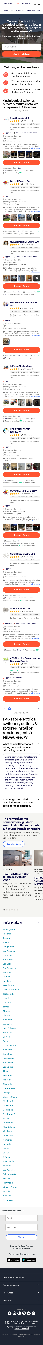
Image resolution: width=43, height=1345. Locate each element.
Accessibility (33, 1322)
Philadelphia (9, 1127)
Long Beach (8, 946)
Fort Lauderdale (11, 989)
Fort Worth (8, 1161)
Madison (7, 1195)
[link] (21, 123)
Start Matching (21, 54)
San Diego (8, 964)
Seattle (6, 1191)
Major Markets (12, 922)
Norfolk (6, 1178)
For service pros (11, 1285)
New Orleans (9, 1028)
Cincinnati (8, 1101)
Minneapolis (8, 1049)
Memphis (7, 1140)
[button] (6, 154)
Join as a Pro (26, 4)
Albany (6, 1071)
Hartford (7, 981)
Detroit (6, 1041)
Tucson (6, 938)
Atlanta (6, 1011)
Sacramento (9, 959)
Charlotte (7, 1084)
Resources (8, 1293)
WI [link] (12, 11)
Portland (7, 1118)
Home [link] (5, 11)
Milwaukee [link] (20, 11)
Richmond (8, 1183)
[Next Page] (38, 708)
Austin (6, 1148)
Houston (7, 1165)
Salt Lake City (9, 1174)
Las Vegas (8, 1067)
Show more (36, 148)
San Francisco (9, 968)
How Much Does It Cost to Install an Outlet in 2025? (16, 877)
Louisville (7, 1024)
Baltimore (7, 1032)
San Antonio (9, 1170)
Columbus (8, 1110)
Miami (6, 998)
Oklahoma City (10, 1114)
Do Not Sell (23, 1322)
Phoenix (7, 934)
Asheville (7, 1080)
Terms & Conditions (22, 1329)
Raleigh (6, 1092)
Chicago (7, 1015)
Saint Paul (7, 1054)
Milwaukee (8, 1200)
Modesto (7, 955)
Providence (8, 1135)
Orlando (7, 1002)
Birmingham (9, 929)
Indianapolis (8, 1019)
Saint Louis (8, 1062)
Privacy (7, 1322)
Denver (6, 977)
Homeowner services (13, 1277)
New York (7, 1075)
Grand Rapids (9, 1045)
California (14, 1322)
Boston (6, 1037)
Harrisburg (8, 1122)
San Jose (7, 972)
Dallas (6, 1153)
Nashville (7, 1144)
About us (7, 1300)
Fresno (6, 942)
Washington (8, 985)
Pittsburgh (8, 1131)
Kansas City (8, 1058)
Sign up (21, 1237)
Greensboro (9, 1088)
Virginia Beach (10, 1187)
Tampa (6, 1007)
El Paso (6, 1157)
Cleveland (8, 1105)
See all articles (14, 844)
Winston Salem (10, 1097)
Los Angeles (9, 951)
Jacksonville (9, 994)
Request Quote (21, 162)
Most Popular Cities (11, 1211)
